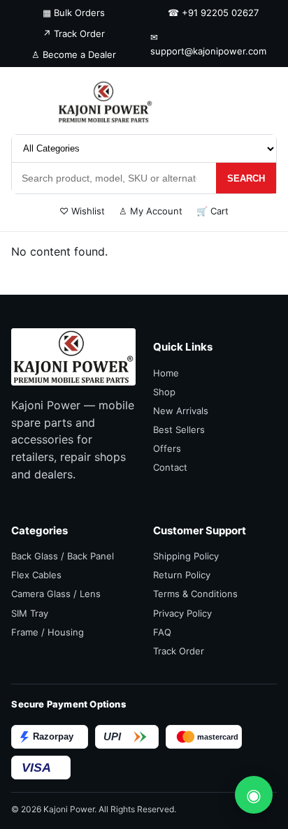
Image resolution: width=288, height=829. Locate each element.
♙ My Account (150, 211)
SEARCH (246, 178)
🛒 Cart (212, 211)
